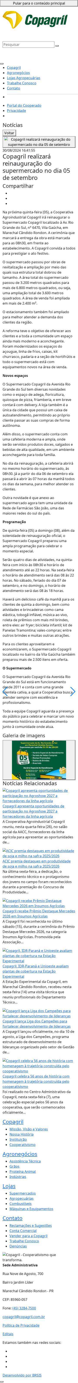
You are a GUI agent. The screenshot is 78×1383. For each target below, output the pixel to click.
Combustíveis (21, 1203)
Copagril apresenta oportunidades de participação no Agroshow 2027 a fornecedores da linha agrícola (33, 811)
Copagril (66, 22)
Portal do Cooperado (24, 105)
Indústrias (18, 1176)
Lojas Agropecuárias (42, 28)
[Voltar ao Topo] (1, 1381)
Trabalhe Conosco (17, 34)
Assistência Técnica (25, 1161)
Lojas (9, 1185)
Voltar (9, 133)
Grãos (15, 1166)
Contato (38, 34)
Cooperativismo (23, 1144)
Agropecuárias (22, 1198)
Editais (8, 1334)
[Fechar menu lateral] (1, 63)
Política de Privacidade (21, 1325)
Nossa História (22, 1134)
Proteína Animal (23, 1171)
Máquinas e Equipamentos (31, 1208)
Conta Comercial (23, 1230)
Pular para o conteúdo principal (39, 3)
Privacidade (55, 14)
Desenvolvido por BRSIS (22, 1375)
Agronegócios (14, 28)
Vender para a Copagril (28, 1235)
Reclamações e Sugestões (31, 1225)
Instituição (18, 1139)
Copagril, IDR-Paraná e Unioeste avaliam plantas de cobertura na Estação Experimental (36, 971)
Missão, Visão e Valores (29, 1129)
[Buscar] (57, 45)
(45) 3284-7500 (24, 1308)
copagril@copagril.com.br (24, 1316)
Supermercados (23, 1193)
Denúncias (18, 1246)
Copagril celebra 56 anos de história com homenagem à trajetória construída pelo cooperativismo (36, 1081)
